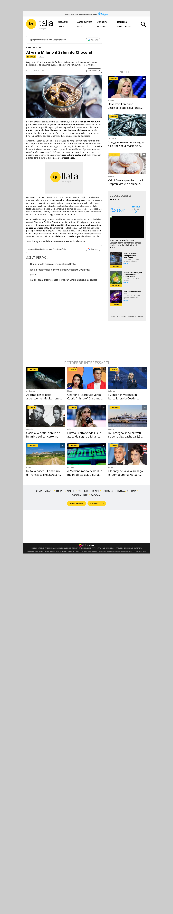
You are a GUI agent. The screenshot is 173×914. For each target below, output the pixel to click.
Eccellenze (63, 22)
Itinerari (101, 27)
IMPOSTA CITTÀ (97, 503)
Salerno (111, 391)
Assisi (28, 467)
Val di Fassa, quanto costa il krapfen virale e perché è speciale (63, 279)
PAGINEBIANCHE (85, 548)
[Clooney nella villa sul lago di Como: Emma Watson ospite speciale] (127, 454)
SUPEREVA (138, 548)
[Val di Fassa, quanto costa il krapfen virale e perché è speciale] (127, 163)
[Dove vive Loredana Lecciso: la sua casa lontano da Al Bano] (127, 87)
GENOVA (120, 490)
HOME (28, 47)
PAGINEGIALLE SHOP (63, 548)
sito (84, 241)
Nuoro (111, 429)
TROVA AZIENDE (76, 503)
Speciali (81, 27)
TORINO (60, 490)
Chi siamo (30, 551)
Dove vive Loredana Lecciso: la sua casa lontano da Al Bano (126, 107)
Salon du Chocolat (84, 127)
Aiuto (77, 551)
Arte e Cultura (84, 22)
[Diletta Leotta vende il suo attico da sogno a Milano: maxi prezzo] (86, 416)
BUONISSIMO (128, 548)
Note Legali (39, 551)
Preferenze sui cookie (67, 551)
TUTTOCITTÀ (96, 548)
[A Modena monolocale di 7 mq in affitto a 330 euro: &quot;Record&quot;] (86, 454)
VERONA (131, 490)
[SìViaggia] (103, 13)
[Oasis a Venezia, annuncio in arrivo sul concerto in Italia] (45, 416)
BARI (85, 495)
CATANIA (76, 495)
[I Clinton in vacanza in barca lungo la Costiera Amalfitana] (127, 378)
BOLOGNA (107, 490)
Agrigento (30, 391)
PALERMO (83, 490)
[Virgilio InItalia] (40, 24)
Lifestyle (62, 27)
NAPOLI (71, 490)
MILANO (49, 490)
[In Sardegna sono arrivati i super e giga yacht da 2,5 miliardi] (127, 416)
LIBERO (34, 548)
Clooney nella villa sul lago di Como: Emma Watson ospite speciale (125, 474)
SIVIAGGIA (109, 548)
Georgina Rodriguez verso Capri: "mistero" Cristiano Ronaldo (84, 398)
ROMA (38, 490)
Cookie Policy (54, 551)
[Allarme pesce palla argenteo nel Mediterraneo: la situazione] (45, 378)
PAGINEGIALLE (50, 548)
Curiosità (102, 22)
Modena (70, 467)
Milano (41, 57)
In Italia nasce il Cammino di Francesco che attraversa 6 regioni (44, 474)
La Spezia (112, 138)
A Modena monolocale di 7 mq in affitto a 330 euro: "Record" (84, 474)
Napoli (70, 391)
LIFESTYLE (37, 47)
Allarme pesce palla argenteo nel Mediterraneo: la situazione (44, 398)
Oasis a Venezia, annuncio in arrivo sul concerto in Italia (43, 436)
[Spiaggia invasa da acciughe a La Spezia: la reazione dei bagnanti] (127, 125)
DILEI (103, 548)
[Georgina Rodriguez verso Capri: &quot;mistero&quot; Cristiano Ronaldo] (86, 378)
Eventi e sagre (124, 27)
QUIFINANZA (118, 548)
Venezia (29, 429)
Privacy (46, 551)
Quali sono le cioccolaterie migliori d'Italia (53, 263)
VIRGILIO (41, 548)
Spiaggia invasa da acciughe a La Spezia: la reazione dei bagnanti (126, 145)
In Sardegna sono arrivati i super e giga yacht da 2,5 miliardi (125, 436)
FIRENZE (95, 490)
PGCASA (75, 548)
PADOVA (95, 495)
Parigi (72, 140)
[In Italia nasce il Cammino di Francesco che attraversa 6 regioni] (45, 454)
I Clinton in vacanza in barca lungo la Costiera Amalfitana (123, 398)
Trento (111, 176)
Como (110, 467)
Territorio (122, 22)
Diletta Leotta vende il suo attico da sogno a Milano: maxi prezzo (84, 436)
